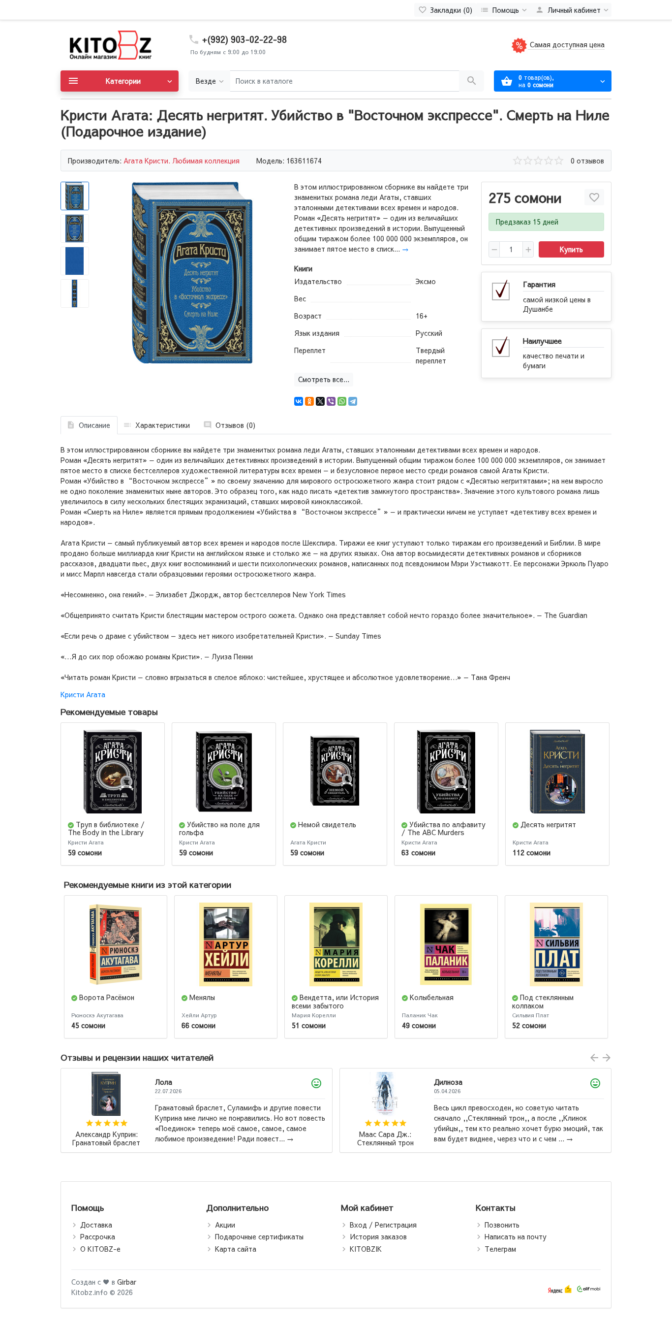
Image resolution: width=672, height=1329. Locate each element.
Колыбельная (432, 997)
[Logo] (110, 44)
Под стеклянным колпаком (543, 1001)
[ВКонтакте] (298, 401)
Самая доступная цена (566, 44)
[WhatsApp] (341, 401)
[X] (320, 401)
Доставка (96, 1225)
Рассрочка (97, 1236)
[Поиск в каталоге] (471, 81)
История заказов (378, 1236)
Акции (225, 1225)
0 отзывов (587, 160)
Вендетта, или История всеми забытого (335, 1001)
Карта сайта (235, 1249)
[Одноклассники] (309, 401)
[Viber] (331, 401)
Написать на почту (516, 1236)
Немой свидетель (327, 824)
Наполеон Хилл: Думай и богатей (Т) (385, 1138)
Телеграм (500, 1249)
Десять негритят (548, 824)
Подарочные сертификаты (259, 1236)
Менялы (202, 997)
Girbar (126, 1282)
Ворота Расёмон (106, 997)
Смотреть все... (323, 379)
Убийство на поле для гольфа (219, 828)
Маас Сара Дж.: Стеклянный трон (106, 1138)
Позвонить (502, 1225)
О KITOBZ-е (100, 1249)
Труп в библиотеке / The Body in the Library (106, 828)
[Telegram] (352, 401)
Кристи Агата (83, 694)
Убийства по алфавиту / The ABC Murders (443, 828)
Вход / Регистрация (383, 1225)
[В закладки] (594, 197)
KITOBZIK (366, 1249)
